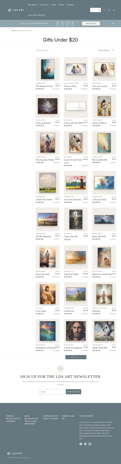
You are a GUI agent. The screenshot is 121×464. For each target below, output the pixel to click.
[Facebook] (80, 445)
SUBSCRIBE (73, 391)
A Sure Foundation (73, 348)
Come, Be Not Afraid (71, 238)
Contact (10, 416)
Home (14, 31)
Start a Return (50, 419)
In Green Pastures (72, 199)
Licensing (10, 421)
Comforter (69, 311)
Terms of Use (68, 416)
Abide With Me (99, 348)
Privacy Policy (13, 419)
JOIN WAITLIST (91, 23)
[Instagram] (89, 445)
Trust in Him (70, 86)
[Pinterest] (85, 445)
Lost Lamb (41, 311)
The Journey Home (45, 160)
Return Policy (32, 419)
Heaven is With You (102, 274)
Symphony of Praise (45, 348)
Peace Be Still (99, 236)
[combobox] (95, 10)
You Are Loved (99, 86)
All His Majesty (43, 236)
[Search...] (99, 10)
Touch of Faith (71, 274)
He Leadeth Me (99, 160)
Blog (27, 416)
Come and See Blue (73, 123)
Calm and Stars (43, 123)
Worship (96, 311)
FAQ (63, 419)
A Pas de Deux (99, 199)
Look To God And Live (72, 161)
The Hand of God (44, 86)
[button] (44, 4)
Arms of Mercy (99, 123)
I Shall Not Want (44, 199)
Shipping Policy (50, 416)
